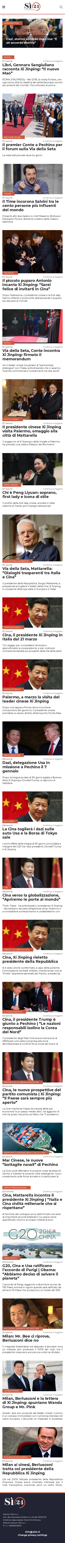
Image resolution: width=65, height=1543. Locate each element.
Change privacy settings (32, 1535)
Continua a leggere (53, 61)
